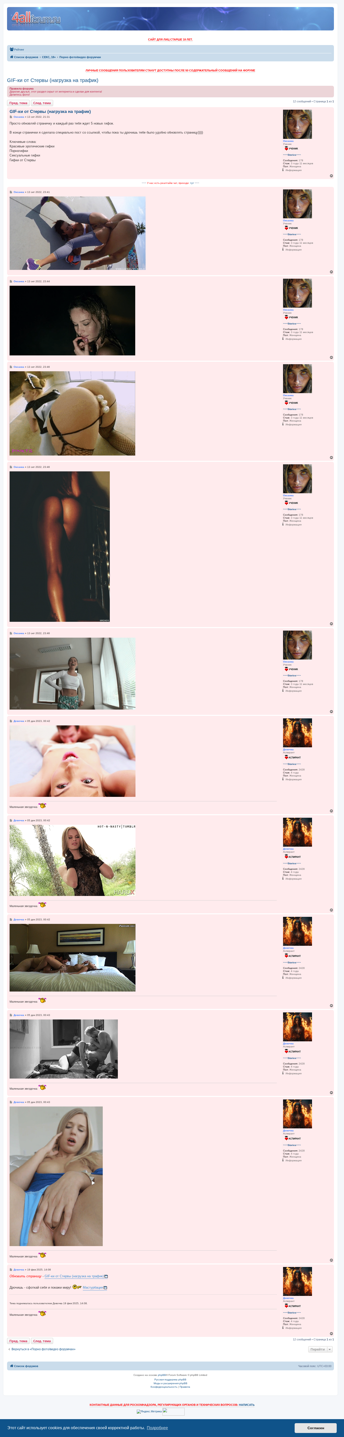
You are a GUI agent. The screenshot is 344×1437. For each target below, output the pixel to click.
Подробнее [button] (157, 1428)
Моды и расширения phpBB (170, 1383)
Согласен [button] (315, 1428)
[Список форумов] (36, 18)
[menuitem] (17, 50)
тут (192, 183)
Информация (293, 170)
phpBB (162, 1375)
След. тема (42, 103)
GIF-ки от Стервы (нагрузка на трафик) (52, 80)
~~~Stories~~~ (292, 154)
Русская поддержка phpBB (170, 1379)
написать (247, 1404)
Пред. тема (18, 103)
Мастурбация (93, 1287)
